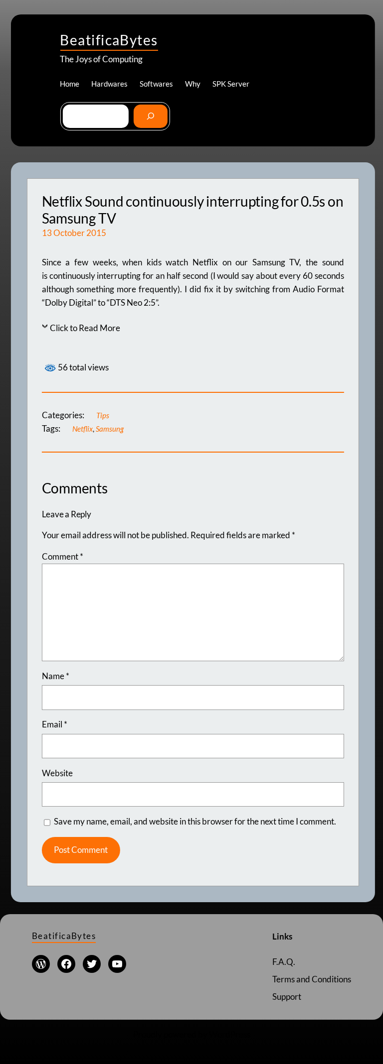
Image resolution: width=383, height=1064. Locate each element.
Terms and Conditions (311, 979)
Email (54, 724)
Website (57, 773)
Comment (62, 556)
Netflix (82, 428)
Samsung (110, 428)
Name (55, 676)
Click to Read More (85, 328)
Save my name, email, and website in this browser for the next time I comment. (195, 821)
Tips (102, 415)
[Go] (150, 116)
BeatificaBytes (109, 39)
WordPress (229, 1034)
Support (286, 996)
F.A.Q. (283, 961)
